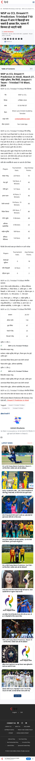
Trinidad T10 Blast (18, 408)
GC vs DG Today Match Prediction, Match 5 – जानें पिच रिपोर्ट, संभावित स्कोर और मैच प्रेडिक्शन (17, 467)
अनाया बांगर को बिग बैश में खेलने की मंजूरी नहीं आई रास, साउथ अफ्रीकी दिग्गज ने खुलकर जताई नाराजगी (17, 591)
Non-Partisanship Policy (12, 742)
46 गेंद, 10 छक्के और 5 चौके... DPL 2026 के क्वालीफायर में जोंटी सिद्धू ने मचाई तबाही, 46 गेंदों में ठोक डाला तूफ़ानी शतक (17, 491)
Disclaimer (27, 726)
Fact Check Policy (23, 739)
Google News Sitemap (23, 733)
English (14, 712)
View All (29, 443)
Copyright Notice (9, 729)
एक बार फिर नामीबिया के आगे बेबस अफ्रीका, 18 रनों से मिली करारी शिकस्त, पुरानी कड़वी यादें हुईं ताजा (17, 540)
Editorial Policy (11, 739)
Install (28, 758)
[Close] (33, 759)
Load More (18, 696)
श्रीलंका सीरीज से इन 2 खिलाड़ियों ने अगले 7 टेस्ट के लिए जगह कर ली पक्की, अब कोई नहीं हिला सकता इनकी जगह (16, 690)
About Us (17, 726)
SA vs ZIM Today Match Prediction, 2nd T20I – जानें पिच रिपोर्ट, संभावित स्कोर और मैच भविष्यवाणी (17, 566)
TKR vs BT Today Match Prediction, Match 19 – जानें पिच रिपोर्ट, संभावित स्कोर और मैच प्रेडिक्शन (17, 641)
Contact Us (8, 726)
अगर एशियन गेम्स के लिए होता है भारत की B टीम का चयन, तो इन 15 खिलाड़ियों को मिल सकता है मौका (17, 615)
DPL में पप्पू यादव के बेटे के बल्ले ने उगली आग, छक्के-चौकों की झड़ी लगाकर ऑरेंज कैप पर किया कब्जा (17, 516)
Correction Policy (26, 742)
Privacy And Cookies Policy (25, 729)
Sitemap (11, 733)
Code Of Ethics (10, 745)
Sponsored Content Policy (24, 745)
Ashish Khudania (8, 31)
